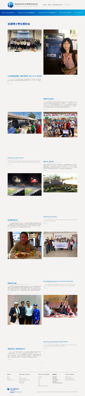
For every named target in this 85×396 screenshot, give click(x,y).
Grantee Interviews (69, 378)
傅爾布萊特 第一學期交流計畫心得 (16, 348)
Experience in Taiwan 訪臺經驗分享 (26, 12)
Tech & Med (21, 382)
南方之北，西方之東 (48, 161)
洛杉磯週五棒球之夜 (13, 220)
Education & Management (24, 379)
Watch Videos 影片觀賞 (65, 12)
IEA (39, 384)
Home (44, 4)
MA (39, 379)
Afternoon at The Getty (50, 216)
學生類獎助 (54, 378)
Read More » (10, 83)
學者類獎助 (54, 376)
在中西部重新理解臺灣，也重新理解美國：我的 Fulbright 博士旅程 (25, 76)
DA (39, 381)
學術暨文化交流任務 (48, 99)
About (49, 4)
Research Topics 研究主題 (7, 12)
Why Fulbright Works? (70, 379)
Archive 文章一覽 (78, 12)
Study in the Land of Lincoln (16, 158)
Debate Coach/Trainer (43, 385)
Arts (20, 376)
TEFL (39, 382)
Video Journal (68, 376)
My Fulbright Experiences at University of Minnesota (58, 281)
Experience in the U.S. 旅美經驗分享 (47, 12)
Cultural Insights (22, 378)
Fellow (39, 378)
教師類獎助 (54, 381)
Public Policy (22, 381)
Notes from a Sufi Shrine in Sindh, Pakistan (55, 341)
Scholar (40, 376)
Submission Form (58, 4)
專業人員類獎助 (55, 379)
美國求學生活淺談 (12, 283)
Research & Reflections (26, 4)
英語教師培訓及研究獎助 (57, 382)
